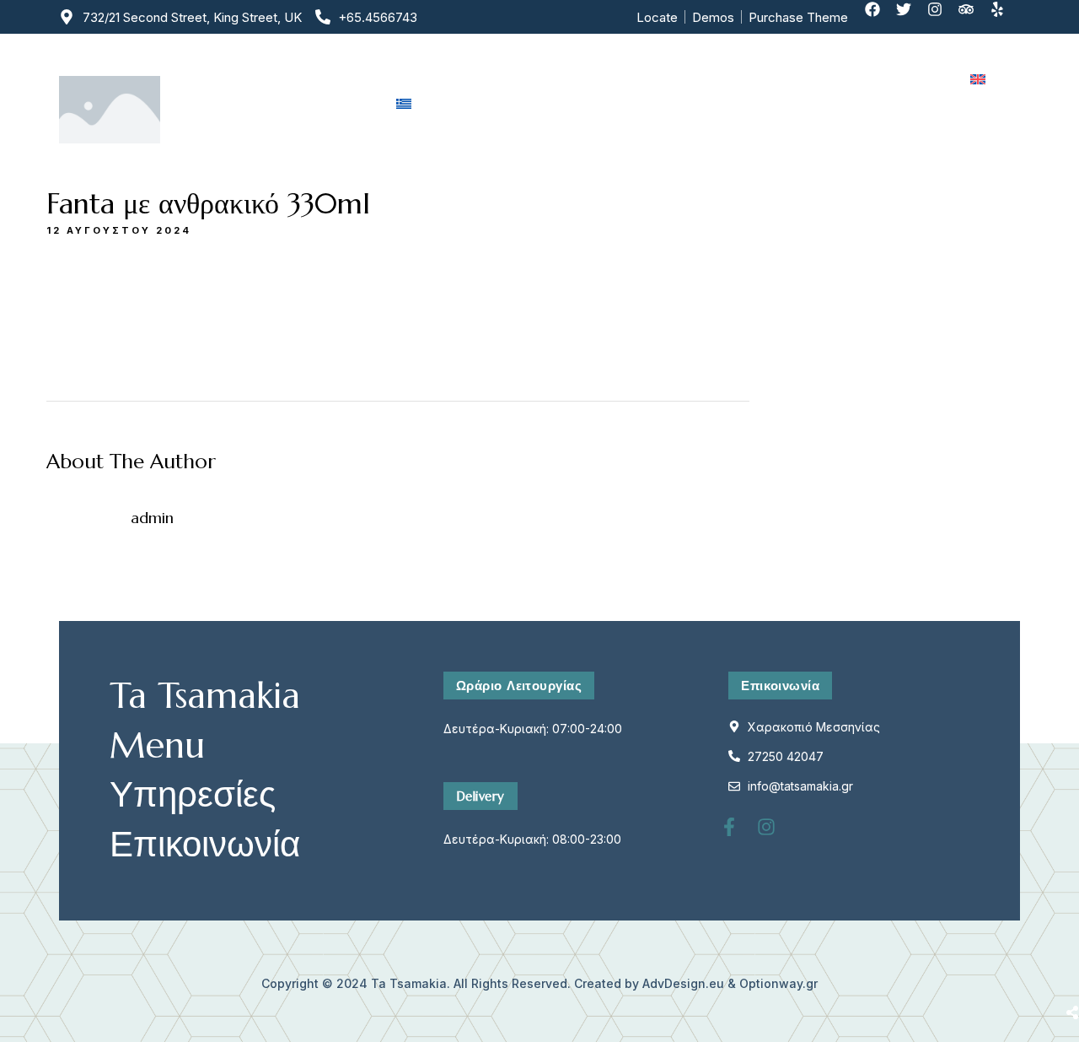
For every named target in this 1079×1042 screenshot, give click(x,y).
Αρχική (420, 79)
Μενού (602, 79)
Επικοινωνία (891, 79)
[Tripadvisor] (973, 17)
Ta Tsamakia (409, 983)
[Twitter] (911, 17)
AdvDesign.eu (683, 983)
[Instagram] (942, 17)
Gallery (790, 79)
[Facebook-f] (738, 836)
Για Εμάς (512, 79)
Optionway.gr (778, 983)
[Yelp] (1005, 17)
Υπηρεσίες (696, 79)
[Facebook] (880, 17)
